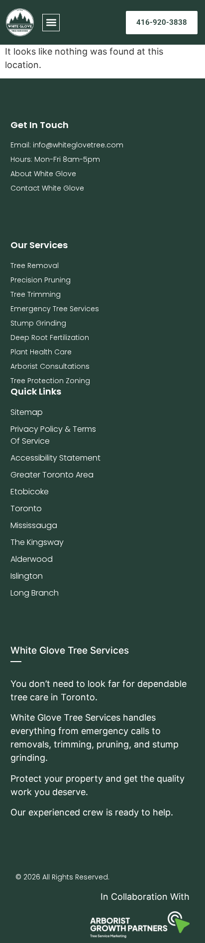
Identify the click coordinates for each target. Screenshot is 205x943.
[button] (51, 22)
